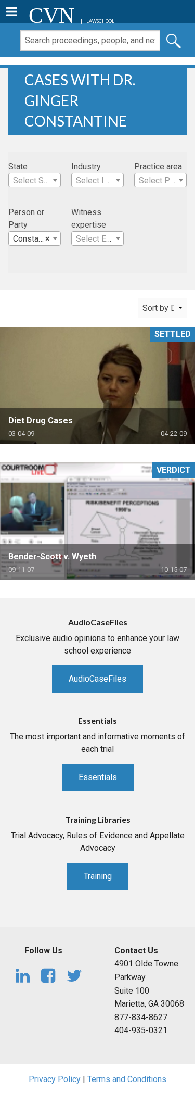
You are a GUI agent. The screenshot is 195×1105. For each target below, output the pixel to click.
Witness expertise (88, 218)
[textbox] (34, 180)
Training (98, 876)
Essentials (98, 777)
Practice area (158, 166)
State (18, 166)
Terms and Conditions (126, 1079)
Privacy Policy (55, 1079)
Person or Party (26, 218)
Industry (86, 166)
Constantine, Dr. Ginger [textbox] (36, 239)
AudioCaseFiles (97, 679)
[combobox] (34, 180)
